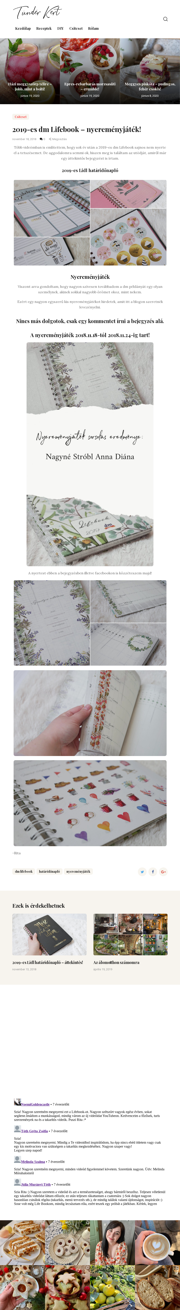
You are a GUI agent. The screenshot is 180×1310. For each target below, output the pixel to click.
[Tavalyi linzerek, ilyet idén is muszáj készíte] (22, 1287)
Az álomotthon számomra (116, 962)
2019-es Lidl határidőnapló (90, 170)
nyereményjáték (78, 871)
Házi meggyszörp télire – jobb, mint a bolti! (30, 86)
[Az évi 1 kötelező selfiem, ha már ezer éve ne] (112, 1242)
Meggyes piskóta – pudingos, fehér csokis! (150, 86)
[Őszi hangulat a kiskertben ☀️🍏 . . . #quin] (112, 1287)
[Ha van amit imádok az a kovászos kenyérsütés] (157, 1287)
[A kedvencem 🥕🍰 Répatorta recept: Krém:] (22, 1242)
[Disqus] (90, 1039)
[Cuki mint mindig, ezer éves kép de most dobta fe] (157, 1242)
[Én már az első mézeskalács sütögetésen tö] (67, 1287)
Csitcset (21, 117)
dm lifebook (23, 871)
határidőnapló (49, 871)
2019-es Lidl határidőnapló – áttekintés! (47, 962)
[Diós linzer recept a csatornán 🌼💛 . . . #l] (67, 1242)
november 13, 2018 (24, 969)
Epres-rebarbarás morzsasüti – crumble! (89, 86)
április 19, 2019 (102, 969)
